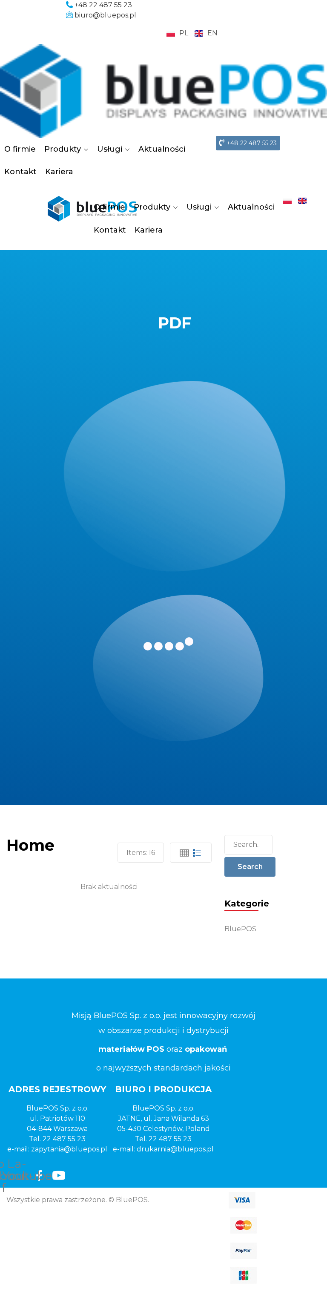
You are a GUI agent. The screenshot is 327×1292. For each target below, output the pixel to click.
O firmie (20, 149)
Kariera (59, 171)
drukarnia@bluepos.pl (175, 1149)
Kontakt (20, 171)
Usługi (109, 149)
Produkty (62, 149)
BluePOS (240, 929)
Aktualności (161, 149)
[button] (248, 143)
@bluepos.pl (85, 1149)
